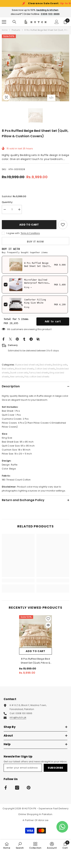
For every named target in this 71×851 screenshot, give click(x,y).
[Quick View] (48, 625)
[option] (35, 67)
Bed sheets (46, 364)
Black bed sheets (24, 368)
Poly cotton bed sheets (36, 376)
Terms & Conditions (30, 233)
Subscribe (55, 768)
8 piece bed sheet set (27, 364)
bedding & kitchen (47, 10)
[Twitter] (10, 339)
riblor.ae (43, 820)
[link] (18, 581)
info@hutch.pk (18, 717)
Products (16, 30)
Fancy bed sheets (39, 372)
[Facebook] (3, 339)
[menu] (4, 22)
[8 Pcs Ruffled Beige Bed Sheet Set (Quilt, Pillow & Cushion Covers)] (35, 631)
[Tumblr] (24, 339)
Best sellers (8, 368)
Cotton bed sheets (45, 368)
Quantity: (7, 202)
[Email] (38, 339)
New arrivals (16, 376)
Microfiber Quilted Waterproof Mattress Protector (36, 283)
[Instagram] (17, 787)
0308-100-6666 (50, 14)
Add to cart (29, 224)
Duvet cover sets (19, 372)
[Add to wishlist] (62, 224)
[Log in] (57, 22)
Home (4, 30)
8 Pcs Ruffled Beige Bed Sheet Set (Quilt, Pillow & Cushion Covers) (35, 661)
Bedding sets (60, 364)
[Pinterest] (17, 339)
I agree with (13, 233)
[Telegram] (31, 339)
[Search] (14, 22)
